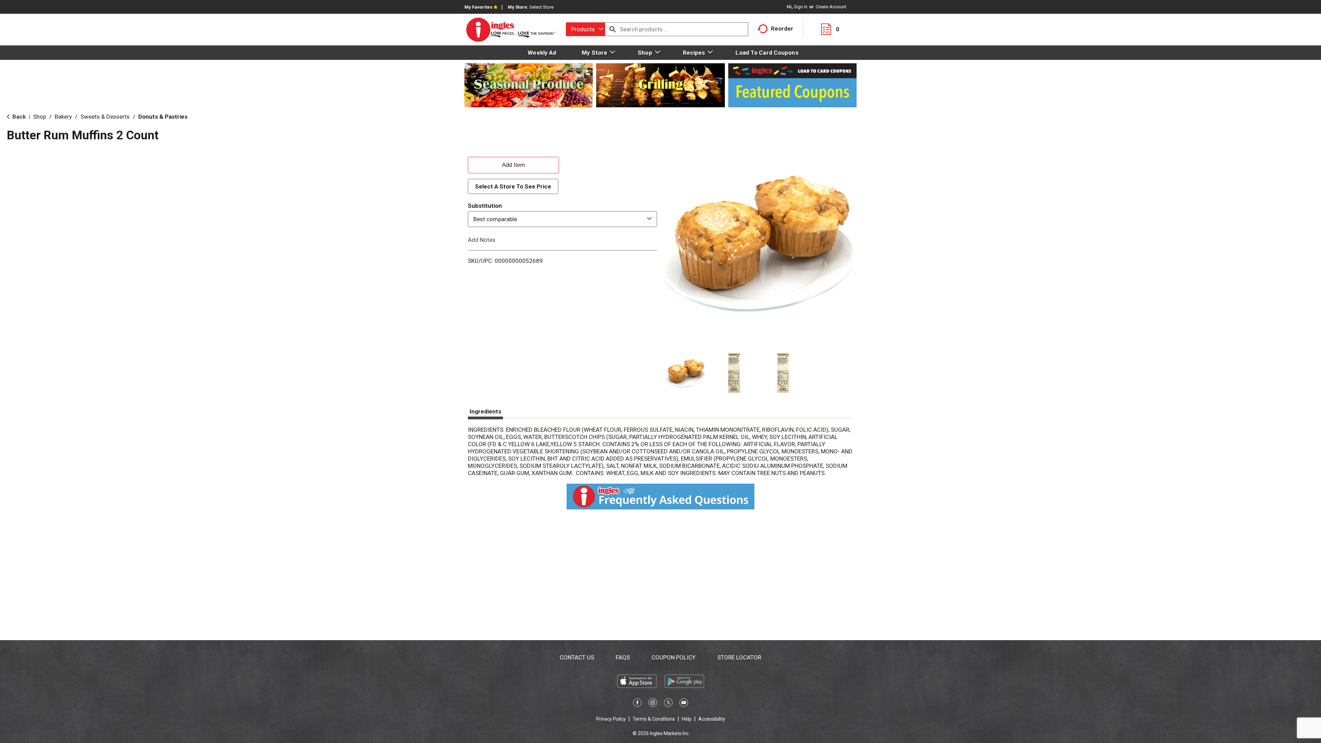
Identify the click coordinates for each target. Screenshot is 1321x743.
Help (686, 719)
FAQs (623, 657)
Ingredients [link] (485, 411)
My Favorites (478, 7)
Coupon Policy (674, 657)
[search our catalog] (612, 29)
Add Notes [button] (481, 239)
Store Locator (739, 657)
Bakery (63, 116)
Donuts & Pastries (162, 116)
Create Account (831, 6)
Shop (39, 116)
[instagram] (652, 704)
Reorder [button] (782, 28)
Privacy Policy (611, 719)
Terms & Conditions (654, 719)
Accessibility (711, 719)
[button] (685, 373)
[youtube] (683, 704)
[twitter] (668, 704)
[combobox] (585, 29)
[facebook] (637, 704)
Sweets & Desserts (105, 116)
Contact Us (577, 657)
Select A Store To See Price (513, 186)
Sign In (800, 6)
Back (18, 116)
